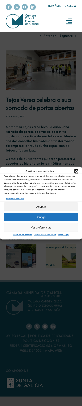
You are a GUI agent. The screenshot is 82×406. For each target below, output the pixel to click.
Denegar (41, 217)
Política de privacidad (45, 234)
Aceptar (41, 206)
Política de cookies (22, 234)
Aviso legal (63, 234)
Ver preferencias (41, 227)
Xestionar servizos (15, 198)
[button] (76, 171)
